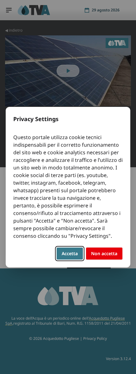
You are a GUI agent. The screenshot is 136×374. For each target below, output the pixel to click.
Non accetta (104, 253)
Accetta (70, 253)
